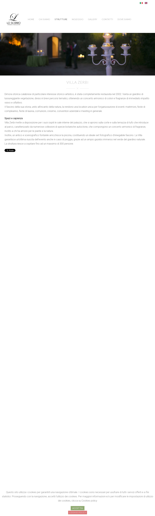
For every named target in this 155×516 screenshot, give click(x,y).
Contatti (107, 19)
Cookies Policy (77, 512)
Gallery (92, 19)
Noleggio (77, 19)
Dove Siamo (124, 19)
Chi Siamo (44, 19)
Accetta (77, 508)
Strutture (61, 19)
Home (31, 19)
